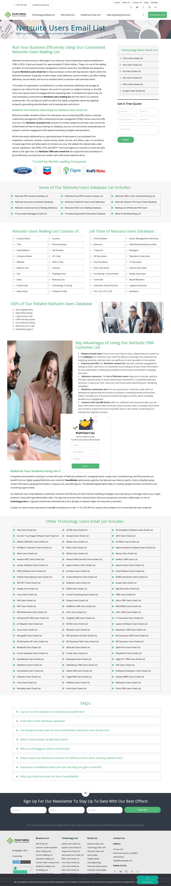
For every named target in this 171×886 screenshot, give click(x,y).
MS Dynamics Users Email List (130, 641)
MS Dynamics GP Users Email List (32, 641)
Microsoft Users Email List (135, 58)
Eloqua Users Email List (77, 600)
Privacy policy (147, 882)
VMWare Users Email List (78, 682)
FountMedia (71, 480)
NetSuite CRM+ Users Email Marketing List (135, 196)
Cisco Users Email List (27, 594)
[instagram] (137, 871)
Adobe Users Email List (77, 541)
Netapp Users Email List (134, 64)
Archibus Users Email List (78, 571)
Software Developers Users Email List (133, 670)
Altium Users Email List (77, 553)
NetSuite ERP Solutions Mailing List (31, 196)
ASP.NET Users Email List (28, 582)
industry (88, 357)
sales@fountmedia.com (40, 5)
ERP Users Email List (26, 606)
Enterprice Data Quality (96, 870)
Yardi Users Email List (76, 688)
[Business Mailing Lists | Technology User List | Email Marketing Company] (15, 14)
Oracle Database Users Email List (32, 653)
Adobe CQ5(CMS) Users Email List (32, 541)
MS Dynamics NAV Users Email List (82, 641)
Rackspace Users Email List (78, 659)
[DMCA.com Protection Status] (21, 862)
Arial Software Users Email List (130, 571)
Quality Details (93, 859)
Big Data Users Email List (127, 588)
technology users (19, 501)
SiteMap (154, 2)
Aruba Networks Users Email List (81, 577)
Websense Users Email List (128, 682)
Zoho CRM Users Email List (128, 688)
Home (117, 2)
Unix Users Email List (27, 682)
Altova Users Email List (126, 553)
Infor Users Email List (76, 612)
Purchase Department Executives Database (85, 213)
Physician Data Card (95, 851)
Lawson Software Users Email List (131, 624)
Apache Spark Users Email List (130, 565)
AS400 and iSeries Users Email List (132, 577)
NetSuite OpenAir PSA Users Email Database (136, 202)
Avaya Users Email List (126, 582)
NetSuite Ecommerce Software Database (34, 202)
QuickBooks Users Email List (30, 659)
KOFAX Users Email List (77, 624)
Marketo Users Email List (78, 629)
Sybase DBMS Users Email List (130, 676)
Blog (146, 2)
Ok (147, 878)
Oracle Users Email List (133, 90)
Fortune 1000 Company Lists (47, 862)
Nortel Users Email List (133, 71)
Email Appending (94, 862)
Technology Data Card (96, 847)
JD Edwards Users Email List (30, 624)
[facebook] (115, 871)
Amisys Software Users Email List (32, 565)
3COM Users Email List (76, 530)
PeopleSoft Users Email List (128, 653)
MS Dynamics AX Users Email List (81, 635)
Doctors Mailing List (44, 855)
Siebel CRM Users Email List (79, 670)
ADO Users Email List (125, 535)
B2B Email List (42, 844)
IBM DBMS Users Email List (128, 606)
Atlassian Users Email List (78, 582)
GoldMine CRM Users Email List (81, 606)
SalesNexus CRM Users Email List (81, 665)
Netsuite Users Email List (134, 77)
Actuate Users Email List (77, 535)
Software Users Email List (29, 676)
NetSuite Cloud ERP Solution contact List (84, 196)
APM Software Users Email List (31, 571)
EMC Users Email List (70, 870)
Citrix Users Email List (70, 866)
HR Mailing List (42, 870)
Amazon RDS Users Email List (30, 559)
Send (86, 466)
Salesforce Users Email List (29, 665)
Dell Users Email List (26, 600)
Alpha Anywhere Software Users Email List (135, 547)
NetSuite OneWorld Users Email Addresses (85, 202)
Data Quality (92, 855)
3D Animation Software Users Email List (134, 530)
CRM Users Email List (125, 594)
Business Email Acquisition (46, 847)
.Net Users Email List (26, 530)
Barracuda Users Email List (72, 855)
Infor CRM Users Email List (128, 612)
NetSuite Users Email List (78, 647)
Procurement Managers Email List (31, 213)
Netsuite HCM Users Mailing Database (83, 207)
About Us (126, 2)
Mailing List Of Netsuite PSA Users (131, 207)
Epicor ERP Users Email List (128, 600)
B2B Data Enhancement (97, 866)
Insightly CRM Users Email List (80, 618)
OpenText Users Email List (128, 647)
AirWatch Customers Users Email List (34, 547)
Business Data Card (95, 844)
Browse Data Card (157, 14)
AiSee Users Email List (76, 547)
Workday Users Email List (29, 688)
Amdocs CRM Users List (127, 559)
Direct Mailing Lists (43, 851)
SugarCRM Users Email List (79, 676)
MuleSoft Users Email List (29, 647)
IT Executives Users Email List (129, 618)
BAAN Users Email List (76, 588)
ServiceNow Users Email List (30, 670)
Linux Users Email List (27, 629)
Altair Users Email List (27, 553)
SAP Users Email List (125, 665)
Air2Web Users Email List (127, 541)
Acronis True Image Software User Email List (38, 535)
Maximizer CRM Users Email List (131, 629)
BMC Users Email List (70, 859)
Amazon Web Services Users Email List (84, 559)
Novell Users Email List (133, 84)
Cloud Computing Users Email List (82, 594)
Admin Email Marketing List (128, 213)
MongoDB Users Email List (29, 635)
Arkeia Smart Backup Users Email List (34, 577)
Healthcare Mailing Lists (45, 866)
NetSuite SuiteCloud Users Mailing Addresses (36, 207)
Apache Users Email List (71, 847)
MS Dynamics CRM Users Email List (132, 635)
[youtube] (121, 871)
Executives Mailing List (45, 859)
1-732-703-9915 (21, 5)
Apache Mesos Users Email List (80, 565)
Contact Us (137, 2)
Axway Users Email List (27, 588)
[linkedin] (132, 871)
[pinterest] (126, 871)
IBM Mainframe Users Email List (32, 612)
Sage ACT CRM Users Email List (130, 659)
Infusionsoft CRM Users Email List (33, 618)
